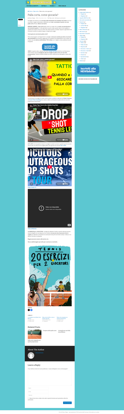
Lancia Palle (84, 25)
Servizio (83, 52)
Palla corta (35, 11)
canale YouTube (53, 51)
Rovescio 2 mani (85, 50)
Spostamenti (84, 56)
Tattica (43, 5)
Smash (82, 54)
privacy (86, 412)
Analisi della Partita (84, 12)
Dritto (82, 42)
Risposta (83, 46)
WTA (65, 145)
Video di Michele (32, 228)
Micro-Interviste (83, 29)
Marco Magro (32, 18)
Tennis (81, 60)
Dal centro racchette (85, 20)
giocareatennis (39, 352)
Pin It (19, 25)
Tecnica (52, 5)
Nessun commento (60, 18)
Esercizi (81, 22)
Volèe (82, 58)
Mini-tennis (82, 31)
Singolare (83, 16)
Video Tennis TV (32, 187)
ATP (61, 145)
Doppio (82, 14)
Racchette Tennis (84, 33)
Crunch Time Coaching (35, 100)
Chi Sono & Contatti (32, 5)
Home (30, 11)
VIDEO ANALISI (62, 5)
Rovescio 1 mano (85, 48)
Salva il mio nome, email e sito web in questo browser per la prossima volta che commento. (48, 399)
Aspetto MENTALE (84, 18)
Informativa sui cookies (94, 412)
